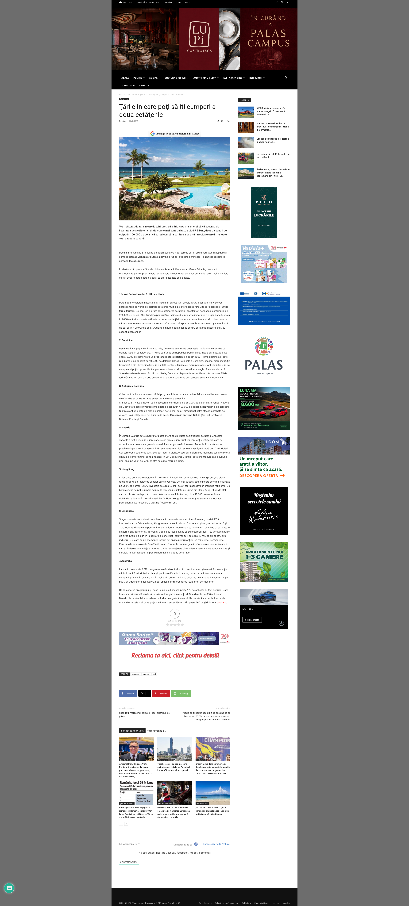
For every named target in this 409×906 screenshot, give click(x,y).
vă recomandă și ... (156, 730)
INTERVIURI (255, 77)
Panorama (132, 94)
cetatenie (135, 674)
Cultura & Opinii (261, 903)
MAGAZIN (126, 85)
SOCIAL (153, 77)
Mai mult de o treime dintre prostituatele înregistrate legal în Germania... (273, 126)
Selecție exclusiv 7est (132, 730)
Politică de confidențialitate (227, 903)
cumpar (146, 674)
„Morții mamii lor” (204, 77)
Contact (179, 2)
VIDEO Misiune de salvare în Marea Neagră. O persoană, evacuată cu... (271, 111)
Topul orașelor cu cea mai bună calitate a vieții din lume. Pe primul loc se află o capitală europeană (173, 767)
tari (154, 674)
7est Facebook (205, 903)
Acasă (122, 94)
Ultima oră (162, 760)
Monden (286, 903)
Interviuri (275, 903)
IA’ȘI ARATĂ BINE (232, 77)
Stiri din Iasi (201, 760)
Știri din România (127, 760)
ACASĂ (125, 77)
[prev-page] (121, 824)
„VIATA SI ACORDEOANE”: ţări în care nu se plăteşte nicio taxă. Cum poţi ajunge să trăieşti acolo (212, 810)
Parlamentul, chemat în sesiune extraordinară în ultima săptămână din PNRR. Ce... (273, 172)
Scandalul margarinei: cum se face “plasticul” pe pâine (144, 714)
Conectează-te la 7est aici (216, 844)
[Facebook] (276, 2)
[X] (287, 2)
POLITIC (137, 77)
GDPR (187, 2)
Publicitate (168, 2)
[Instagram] (282, 2)
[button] (286, 78)
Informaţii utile (202, 803)
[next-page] (126, 824)
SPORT (143, 85)
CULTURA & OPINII (175, 77)
